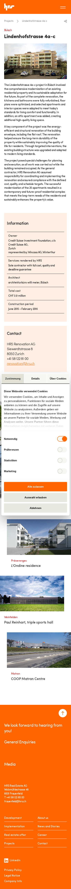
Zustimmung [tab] (13, 378)
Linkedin (15, 860)
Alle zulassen (35, 486)
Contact (43, 843)
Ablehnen (35, 508)
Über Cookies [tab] (58, 378)
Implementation (14, 826)
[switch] (62, 449)
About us (43, 818)
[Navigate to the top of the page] (63, 713)
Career (42, 835)
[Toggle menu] (63, 6)
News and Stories (49, 826)
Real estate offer (15, 835)
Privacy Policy (13, 870)
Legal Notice (12, 875)
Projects (8, 21)
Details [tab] (35, 378)
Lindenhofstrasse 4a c (34, 21)
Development (13, 818)
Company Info (13, 881)
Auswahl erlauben (35, 497)
